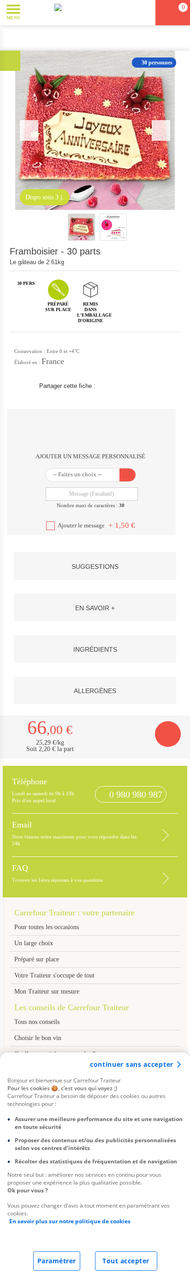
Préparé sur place (36, 959)
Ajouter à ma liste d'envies (172, 256)
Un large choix (33, 943)
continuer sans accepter (131, 1064)
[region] (95, 1165)
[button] (34, 12)
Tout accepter (125, 1260)
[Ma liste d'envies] (144, 12)
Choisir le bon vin (37, 1038)
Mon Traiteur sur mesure (46, 991)
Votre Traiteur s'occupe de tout (54, 975)
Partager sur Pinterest (127, 386)
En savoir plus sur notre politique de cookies (70, 1221)
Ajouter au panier (168, 734)
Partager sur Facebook (109, 386)
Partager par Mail (145, 386)
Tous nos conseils (37, 1021)
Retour (10, 60)
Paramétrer (56, 1260)
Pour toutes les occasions (46, 927)
